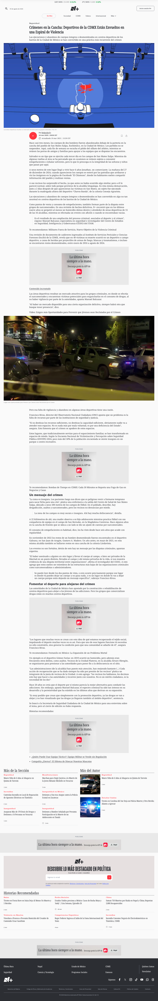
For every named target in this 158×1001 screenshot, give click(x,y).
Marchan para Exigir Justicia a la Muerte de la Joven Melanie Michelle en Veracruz (59, 779)
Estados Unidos (109, 797)
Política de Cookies (132, 989)
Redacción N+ (46, 132)
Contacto (147, 989)
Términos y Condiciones (66, 989)
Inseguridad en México (53, 791)
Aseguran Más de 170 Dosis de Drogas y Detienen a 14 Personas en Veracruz (20, 813)
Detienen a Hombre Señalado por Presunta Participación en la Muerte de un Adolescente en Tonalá (59, 814)
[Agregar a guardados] (121, 135)
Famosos (108, 972)
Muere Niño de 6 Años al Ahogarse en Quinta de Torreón (19, 779)
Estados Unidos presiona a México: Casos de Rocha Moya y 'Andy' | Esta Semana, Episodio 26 (78, 902)
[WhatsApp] (147, 979)
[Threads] (153, 979)
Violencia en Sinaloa (13, 915)
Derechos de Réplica (14, 989)
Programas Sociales (79, 972)
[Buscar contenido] (6, 8)
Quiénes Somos (148, 966)
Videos (88, 16)
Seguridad (9, 774)
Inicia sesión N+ (145, 9)
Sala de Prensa (102, 989)
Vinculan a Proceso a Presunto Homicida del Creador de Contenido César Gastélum (26, 919)
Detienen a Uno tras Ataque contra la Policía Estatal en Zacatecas (60, 796)
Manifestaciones (50, 774)
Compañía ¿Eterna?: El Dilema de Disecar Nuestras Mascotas (62, 761)
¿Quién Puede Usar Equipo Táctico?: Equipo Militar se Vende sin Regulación (69, 756)
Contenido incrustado (40, 288)
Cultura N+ (117, 989)
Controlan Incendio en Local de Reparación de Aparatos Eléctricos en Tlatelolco (21, 796)
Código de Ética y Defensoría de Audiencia (39, 989)
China (109, 897)
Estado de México (78, 966)
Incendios (8, 791)
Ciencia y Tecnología (46, 972)
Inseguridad (9, 808)
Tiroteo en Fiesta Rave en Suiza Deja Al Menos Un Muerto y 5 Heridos (27, 902)
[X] (125, 979)
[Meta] (119, 979)
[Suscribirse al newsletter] (109, 877)
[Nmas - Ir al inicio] (74, 8)
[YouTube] (141, 979)
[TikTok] (136, 979)
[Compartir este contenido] (126, 135)
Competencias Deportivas (67, 915)
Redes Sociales (62, 897)
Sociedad (67, 16)
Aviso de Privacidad (90, 884)
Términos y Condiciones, (77, 884)
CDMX (78, 16)
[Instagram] (130, 979)
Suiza (6, 897)
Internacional (101, 16)
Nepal (40, 966)
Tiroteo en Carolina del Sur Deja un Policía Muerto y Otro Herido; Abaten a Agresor (128, 802)
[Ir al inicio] (8, 979)
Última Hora (9, 966)
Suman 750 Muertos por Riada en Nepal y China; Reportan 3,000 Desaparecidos (129, 902)
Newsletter (146, 971)
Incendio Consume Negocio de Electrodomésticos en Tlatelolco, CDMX (127, 919)
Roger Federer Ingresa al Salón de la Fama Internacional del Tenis (79, 919)
